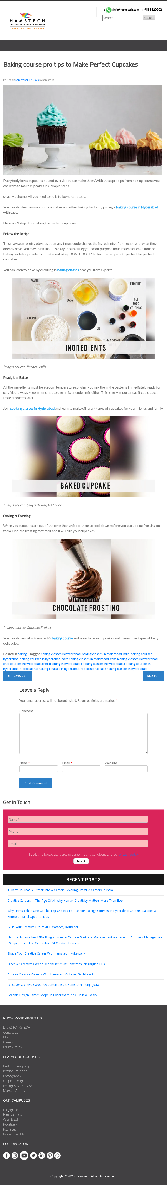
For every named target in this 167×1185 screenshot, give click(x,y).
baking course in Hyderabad (137, 207)
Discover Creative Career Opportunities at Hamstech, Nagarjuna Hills (56, 964)
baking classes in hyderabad (61, 654)
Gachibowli (10, 1120)
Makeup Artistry (14, 1091)
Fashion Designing (16, 1066)
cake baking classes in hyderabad (85, 659)
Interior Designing (15, 1071)
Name (24, 763)
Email (67, 763)
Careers (8, 1042)
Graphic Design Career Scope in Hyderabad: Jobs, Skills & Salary (52, 995)
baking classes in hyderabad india (105, 654)
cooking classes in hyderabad (102, 664)
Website (111, 763)
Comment (26, 711)
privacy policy (128, 855)
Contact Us (10, 1033)
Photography (12, 1076)
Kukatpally (10, 1124)
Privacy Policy (12, 1047)
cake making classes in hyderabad (134, 659)
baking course (62, 638)
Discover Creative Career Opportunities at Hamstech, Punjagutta (53, 984)
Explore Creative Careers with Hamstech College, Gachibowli (50, 974)
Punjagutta (10, 1110)
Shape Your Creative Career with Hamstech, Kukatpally (46, 953)
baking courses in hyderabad (40, 659)
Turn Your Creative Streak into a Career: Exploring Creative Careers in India (60, 890)
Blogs (7, 1037)
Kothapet (9, 1129)
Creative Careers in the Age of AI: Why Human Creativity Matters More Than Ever (65, 900)
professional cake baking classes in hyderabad (114, 669)
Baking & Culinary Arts (18, 1086)
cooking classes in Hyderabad (32, 408)
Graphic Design (14, 1081)
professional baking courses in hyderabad (49, 669)
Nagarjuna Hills (13, 1134)
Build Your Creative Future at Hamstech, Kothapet (43, 927)
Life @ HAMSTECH (16, 1027)
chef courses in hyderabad (22, 664)
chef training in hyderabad (61, 664)
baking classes (68, 270)
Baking (22, 654)
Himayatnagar (13, 1115)
